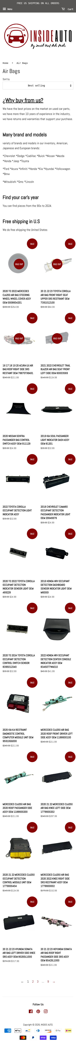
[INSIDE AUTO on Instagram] (46, 1012)
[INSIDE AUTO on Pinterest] (38, 1012)
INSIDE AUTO (46, 1024)
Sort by (6, 79)
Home (5, 63)
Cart (69, 9)
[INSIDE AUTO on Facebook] (31, 1012)
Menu (9, 9)
